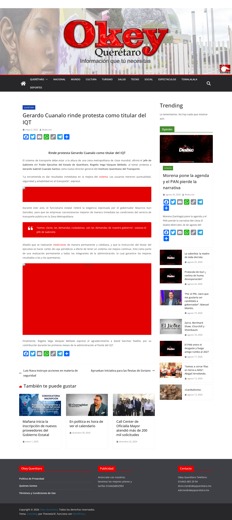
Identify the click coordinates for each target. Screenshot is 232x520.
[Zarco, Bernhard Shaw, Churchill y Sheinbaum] (171, 329)
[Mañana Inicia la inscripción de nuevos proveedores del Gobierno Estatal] (40, 396)
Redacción (47, 129)
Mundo (75, 79)
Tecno (135, 79)
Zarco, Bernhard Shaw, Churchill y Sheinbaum (194, 326)
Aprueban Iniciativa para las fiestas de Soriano (121, 370)
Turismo (107, 79)
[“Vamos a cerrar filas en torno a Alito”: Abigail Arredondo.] (171, 372)
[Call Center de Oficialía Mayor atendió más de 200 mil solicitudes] (134, 396)
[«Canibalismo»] (171, 392)
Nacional (59, 79)
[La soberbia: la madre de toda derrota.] (171, 258)
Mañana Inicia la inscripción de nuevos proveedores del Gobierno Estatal (40, 428)
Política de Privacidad (31, 478)
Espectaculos (167, 79)
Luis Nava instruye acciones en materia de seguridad (50, 373)
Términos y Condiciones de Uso (37, 493)
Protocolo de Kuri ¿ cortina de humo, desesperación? (195, 275)
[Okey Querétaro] (116, 10)
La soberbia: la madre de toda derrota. (197, 255)
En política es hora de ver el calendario (86, 423)
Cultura (91, 79)
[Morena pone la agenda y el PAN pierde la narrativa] (186, 149)
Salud (122, 79)
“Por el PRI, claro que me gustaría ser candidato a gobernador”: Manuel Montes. (197, 301)
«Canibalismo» (193, 389)
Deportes (36, 87)
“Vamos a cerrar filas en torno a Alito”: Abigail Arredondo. (196, 370)
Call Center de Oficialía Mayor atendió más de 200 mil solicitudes (131, 428)
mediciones (59, 244)
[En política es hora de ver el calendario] (87, 396)
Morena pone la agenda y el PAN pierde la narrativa (186, 181)
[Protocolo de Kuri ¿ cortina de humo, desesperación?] (171, 278)
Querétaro (37, 79)
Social (149, 79)
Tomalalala (189, 79)
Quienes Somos (28, 485)
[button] (46, 79)
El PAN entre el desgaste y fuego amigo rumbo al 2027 (197, 348)
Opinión (168, 168)
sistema (103, 176)
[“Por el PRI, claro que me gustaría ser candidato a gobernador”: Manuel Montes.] (171, 303)
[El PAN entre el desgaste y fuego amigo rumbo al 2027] (171, 351)
